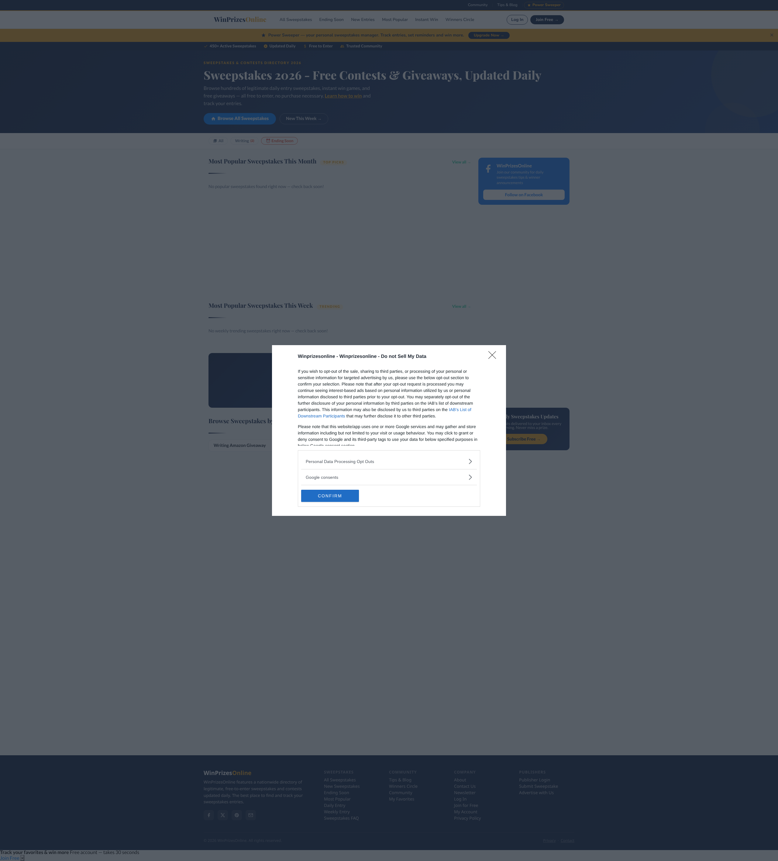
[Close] (494, 357)
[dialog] (389, 430)
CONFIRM (330, 495)
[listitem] (389, 461)
